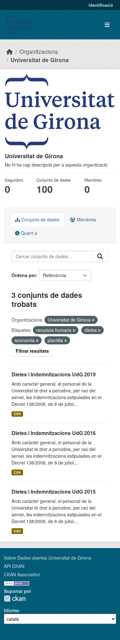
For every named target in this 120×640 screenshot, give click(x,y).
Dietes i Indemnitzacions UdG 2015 (54, 491)
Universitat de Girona (40, 60)
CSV (17, 413)
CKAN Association (22, 574)
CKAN (15, 598)
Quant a (28, 233)
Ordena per (24, 275)
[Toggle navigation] (107, 24)
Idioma (11, 610)
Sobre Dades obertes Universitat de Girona (47, 557)
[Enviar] (100, 256)
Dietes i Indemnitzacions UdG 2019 (54, 374)
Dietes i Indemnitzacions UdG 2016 (54, 433)
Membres (86, 219)
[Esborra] (93, 320)
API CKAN (14, 566)
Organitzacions (39, 51)
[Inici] (9, 51)
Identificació (101, 5)
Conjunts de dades (40, 219)
